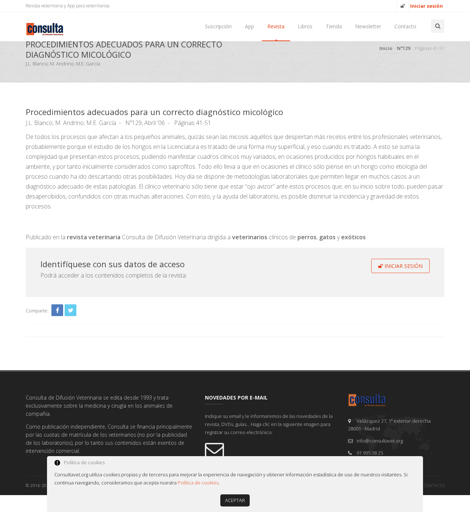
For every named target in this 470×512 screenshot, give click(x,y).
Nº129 (403, 48)
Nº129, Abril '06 (145, 123)
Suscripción (218, 26)
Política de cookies (198, 482)
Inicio (385, 48)
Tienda (334, 26)
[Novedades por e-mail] (271, 449)
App (249, 26)
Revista (276, 26)
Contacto (405, 26)
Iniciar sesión (403, 265)
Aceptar (235, 500)
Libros (305, 26)
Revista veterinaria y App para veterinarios (67, 6)
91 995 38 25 (370, 453)
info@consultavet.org (380, 440)
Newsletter (368, 26)
